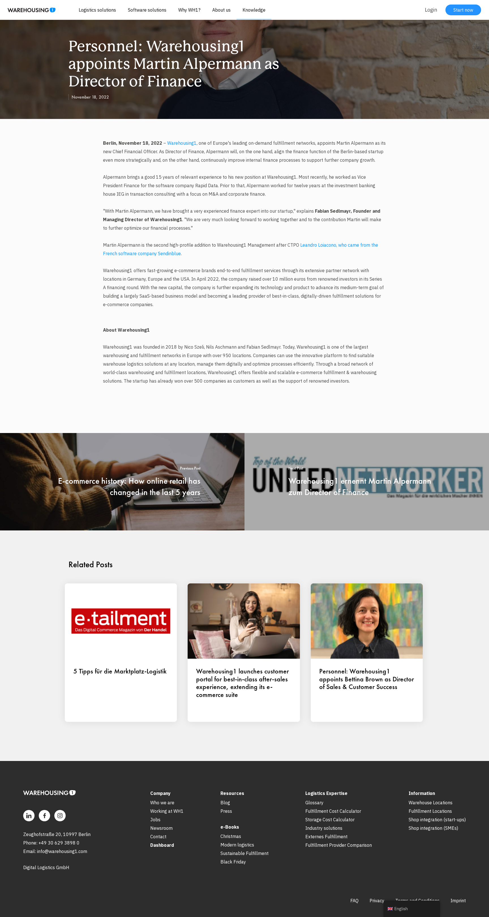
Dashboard (162, 845)
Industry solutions (323, 828)
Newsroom (161, 828)
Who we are (162, 802)
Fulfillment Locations (430, 811)
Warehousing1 (182, 143)
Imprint (458, 900)
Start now (463, 10)
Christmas (230, 836)
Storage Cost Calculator (330, 819)
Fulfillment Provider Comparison (338, 845)
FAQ (354, 900)
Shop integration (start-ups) (437, 819)
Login (431, 10)
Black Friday (233, 862)
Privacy (377, 900)
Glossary (314, 802)
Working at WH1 (167, 811)
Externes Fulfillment (326, 836)
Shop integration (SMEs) (433, 828)
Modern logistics (237, 845)
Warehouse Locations (430, 802)
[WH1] (29, 12)
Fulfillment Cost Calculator (333, 811)
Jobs (155, 819)
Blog (225, 802)
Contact (158, 836)
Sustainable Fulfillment (244, 853)
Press (226, 811)
